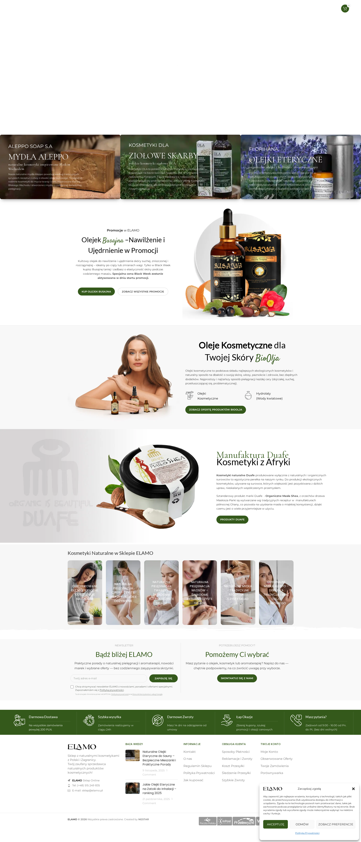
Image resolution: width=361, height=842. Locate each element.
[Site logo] (29, 8)
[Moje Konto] (324, 8)
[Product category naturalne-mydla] (238, 592)
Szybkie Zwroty (233, 780)
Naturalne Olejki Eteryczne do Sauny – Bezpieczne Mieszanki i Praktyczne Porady (159, 758)
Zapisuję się (163, 678)
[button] (353, 789)
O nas (187, 759)
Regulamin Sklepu (197, 766)
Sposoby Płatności (236, 752)
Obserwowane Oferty (277, 759)
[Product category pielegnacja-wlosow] (199, 592)
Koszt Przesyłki (233, 766)
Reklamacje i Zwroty (237, 759)
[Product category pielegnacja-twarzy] (161, 592)
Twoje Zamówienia (275, 766)
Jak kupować (193, 780)
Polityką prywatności (112, 690)
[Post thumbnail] (132, 763)
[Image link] (82, 747)
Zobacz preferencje (335, 824)
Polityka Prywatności (307, 833)
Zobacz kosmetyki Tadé (77, 110)
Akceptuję (275, 824)
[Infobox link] (42, 723)
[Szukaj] (317, 8)
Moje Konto (269, 752)
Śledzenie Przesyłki (236, 773)
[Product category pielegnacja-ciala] (123, 592)
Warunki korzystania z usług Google (147, 694)
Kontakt (189, 752)
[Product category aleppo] (276, 592)
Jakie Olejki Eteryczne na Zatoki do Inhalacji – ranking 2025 (159, 788)
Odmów (302, 824)
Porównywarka (272, 773)
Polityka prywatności (120, 694)
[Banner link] (60, 167)
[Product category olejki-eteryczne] (85, 592)
